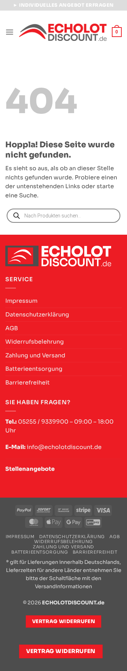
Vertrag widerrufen (61, 651)
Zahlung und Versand (35, 355)
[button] (9, 32)
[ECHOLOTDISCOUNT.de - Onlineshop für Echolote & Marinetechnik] (63, 32)
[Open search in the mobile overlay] (63, 215)
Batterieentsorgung (33, 369)
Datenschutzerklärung (37, 314)
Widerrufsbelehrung (34, 341)
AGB (11, 328)
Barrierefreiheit (27, 382)
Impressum (21, 300)
